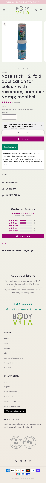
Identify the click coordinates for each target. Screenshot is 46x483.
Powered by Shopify (28, 478)
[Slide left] (18, 69)
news (6, 382)
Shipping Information (12, 401)
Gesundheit (9, 363)
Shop (6, 343)
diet (5, 353)
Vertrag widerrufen (15, 411)
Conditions (8, 396)
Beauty (7, 348)
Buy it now (23, 139)
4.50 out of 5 (28, 213)
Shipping (14, 109)
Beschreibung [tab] (10, 147)
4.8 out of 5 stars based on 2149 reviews (23, 309)
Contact (7, 368)
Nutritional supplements (14, 358)
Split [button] (5, 174)
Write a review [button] (23, 236)
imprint (7, 387)
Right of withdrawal (12, 406)
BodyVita (19, 478)
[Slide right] (27, 69)
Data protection (10, 392)
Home (6, 338)
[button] (4, 10)
